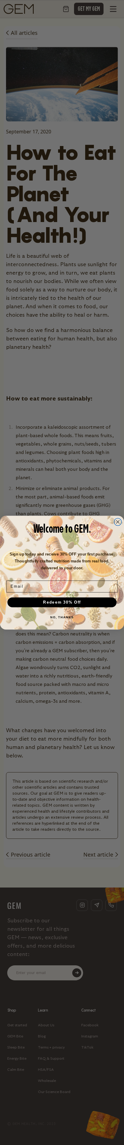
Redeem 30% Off (62, 602)
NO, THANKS (62, 617)
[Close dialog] (118, 521)
